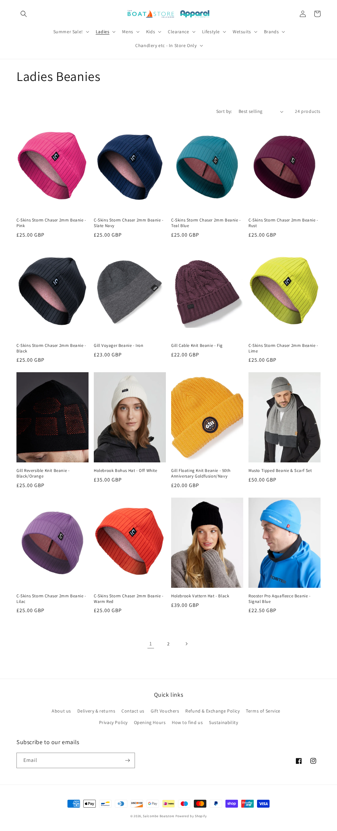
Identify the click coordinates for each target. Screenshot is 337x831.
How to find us (187, 722)
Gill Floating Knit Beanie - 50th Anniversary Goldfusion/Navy (200, 473)
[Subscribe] (127, 760)
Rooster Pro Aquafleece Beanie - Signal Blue (279, 598)
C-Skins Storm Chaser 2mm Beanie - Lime (283, 348)
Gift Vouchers (165, 711)
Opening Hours (150, 722)
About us (61, 711)
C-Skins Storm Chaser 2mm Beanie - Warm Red (129, 598)
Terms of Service (263, 711)
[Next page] (186, 643)
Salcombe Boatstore (158, 816)
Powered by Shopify (191, 816)
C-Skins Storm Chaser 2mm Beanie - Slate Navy (129, 223)
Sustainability (223, 722)
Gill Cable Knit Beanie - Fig (197, 345)
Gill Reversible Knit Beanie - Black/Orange (42, 473)
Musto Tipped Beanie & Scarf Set (280, 470)
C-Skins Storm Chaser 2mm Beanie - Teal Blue (206, 223)
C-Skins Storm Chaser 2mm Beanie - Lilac (51, 598)
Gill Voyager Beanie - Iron (118, 345)
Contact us (132, 711)
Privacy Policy (113, 722)
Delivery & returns (96, 711)
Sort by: (224, 111)
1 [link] (150, 643)
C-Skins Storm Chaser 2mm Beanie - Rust (283, 223)
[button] (23, 14)
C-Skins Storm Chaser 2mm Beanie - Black (51, 348)
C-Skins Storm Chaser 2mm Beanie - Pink (51, 223)
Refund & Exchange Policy (212, 711)
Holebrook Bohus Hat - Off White (125, 470)
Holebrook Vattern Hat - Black (200, 596)
